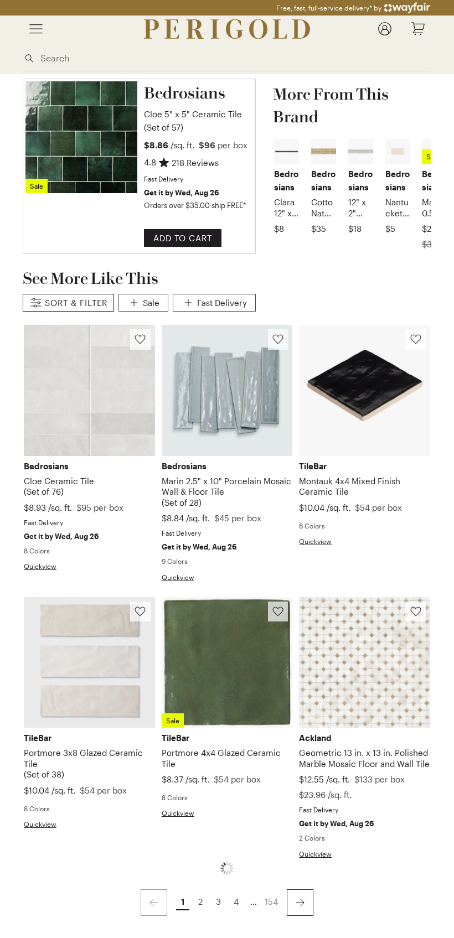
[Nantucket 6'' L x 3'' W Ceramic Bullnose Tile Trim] (397, 151)
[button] (197, 107)
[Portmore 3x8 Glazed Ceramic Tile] (89, 662)
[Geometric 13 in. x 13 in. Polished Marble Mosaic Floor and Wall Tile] (364, 662)
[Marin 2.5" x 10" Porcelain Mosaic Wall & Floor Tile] (227, 390)
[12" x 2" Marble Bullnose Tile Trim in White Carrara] (360, 151)
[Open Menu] (36, 28)
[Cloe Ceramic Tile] (89, 390)
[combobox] (233, 58)
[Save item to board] (140, 339)
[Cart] (418, 28)
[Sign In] (385, 28)
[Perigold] (227, 29)
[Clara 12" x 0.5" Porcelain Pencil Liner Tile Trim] (286, 151)
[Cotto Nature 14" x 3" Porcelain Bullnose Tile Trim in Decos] (323, 151)
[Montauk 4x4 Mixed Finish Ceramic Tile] (364, 390)
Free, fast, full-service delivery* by (328, 8)
